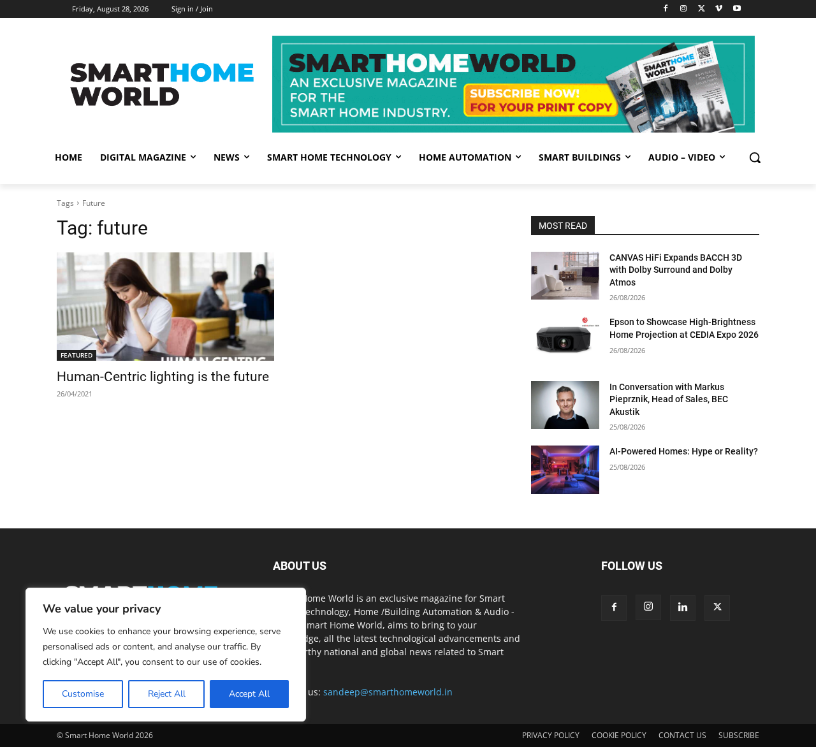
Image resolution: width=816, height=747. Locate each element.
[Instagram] (683, 9)
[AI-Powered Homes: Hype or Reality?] (565, 469)
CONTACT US (682, 735)
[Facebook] (666, 9)
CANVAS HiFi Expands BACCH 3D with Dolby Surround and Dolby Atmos (675, 269)
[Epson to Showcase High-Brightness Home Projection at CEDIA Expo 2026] (565, 340)
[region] (166, 655)
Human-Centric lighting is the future (163, 376)
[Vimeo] (718, 9)
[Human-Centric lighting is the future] (165, 306)
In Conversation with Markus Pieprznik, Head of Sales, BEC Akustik (668, 399)
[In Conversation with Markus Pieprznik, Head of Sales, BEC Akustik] (565, 405)
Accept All (249, 694)
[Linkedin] (683, 608)
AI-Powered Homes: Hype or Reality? (683, 451)
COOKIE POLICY (619, 735)
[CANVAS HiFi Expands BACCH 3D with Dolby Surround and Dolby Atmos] (565, 276)
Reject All (167, 694)
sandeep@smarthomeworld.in (388, 692)
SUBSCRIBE (738, 735)
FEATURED (76, 355)
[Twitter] (701, 9)
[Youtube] (736, 9)
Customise (83, 694)
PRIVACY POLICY (550, 735)
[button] (755, 157)
